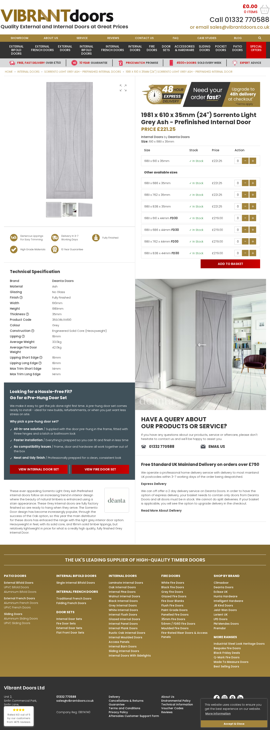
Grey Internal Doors (123, 605)
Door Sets (166, 48)
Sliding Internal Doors (124, 651)
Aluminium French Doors (21, 603)
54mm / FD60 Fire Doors (178, 624)
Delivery (114, 697)
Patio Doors (237, 48)
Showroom (19, 38)
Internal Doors (135, 48)
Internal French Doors (112, 48)
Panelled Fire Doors (175, 615)
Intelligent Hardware (228, 601)
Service (82, 38)
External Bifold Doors (16, 50)
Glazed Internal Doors (124, 619)
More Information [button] (218, 714)
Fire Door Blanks (172, 601)
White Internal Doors (123, 610)
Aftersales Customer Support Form (134, 716)
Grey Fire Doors (172, 592)
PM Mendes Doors (226, 624)
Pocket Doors (221, 48)
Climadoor (221, 583)
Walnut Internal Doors (124, 596)
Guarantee (93, 63)
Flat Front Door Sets (70, 633)
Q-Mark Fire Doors (227, 657)
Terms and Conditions (124, 708)
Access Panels (119, 642)
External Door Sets (69, 628)
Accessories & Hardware (185, 48)
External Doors (65, 48)
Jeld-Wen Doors (225, 610)
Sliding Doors (205, 48)
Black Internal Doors (123, 601)
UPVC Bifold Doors (16, 587)
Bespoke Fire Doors (227, 648)
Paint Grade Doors (174, 610)
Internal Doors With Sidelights (130, 656)
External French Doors (42, 48)
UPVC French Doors (17, 607)
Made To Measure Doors (231, 662)
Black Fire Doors (172, 587)
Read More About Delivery (161, 510)
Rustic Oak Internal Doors (127, 633)
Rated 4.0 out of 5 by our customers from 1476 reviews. (19, 718)
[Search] (260, 38)
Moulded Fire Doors (175, 628)
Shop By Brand (227, 576)
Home (9, 72)
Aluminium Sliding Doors (21, 619)
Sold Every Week (199, 63)
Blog (238, 38)
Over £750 (39, 63)
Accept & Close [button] (234, 723)
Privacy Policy (118, 712)
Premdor (220, 628)
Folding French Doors (71, 603)
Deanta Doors (63, 281)
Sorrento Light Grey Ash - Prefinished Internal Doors (82, 72)
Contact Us (144, 38)
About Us (51, 38)
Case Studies (206, 38)
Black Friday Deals (227, 653)
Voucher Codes (172, 708)
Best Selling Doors (226, 666)
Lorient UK (221, 615)
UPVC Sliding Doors (17, 623)
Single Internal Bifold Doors (75, 583)
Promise (142, 63)
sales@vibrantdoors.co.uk (239, 27)
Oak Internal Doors (122, 587)
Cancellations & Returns (126, 701)
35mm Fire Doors (173, 619)
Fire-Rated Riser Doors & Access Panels (184, 635)
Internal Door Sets (69, 619)
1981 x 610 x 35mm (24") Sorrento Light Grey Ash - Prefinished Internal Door (179, 72)
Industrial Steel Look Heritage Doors (239, 644)
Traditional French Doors (74, 599)
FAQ (175, 38)
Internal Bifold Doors (86, 50)
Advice (250, 63)
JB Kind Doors (223, 605)
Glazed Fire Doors (173, 596)
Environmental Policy (176, 701)
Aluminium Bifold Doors (20, 592)
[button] (123, 88)
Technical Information (177, 704)
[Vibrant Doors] (68, 16)
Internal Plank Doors (123, 628)
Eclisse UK (221, 592)
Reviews (113, 38)
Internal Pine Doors (122, 592)
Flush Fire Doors (172, 605)
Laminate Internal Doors (126, 583)
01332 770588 (247, 19)
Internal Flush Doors (123, 615)
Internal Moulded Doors (125, 637)
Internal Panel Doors (123, 624)
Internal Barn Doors (123, 646)
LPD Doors (221, 619)
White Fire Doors (172, 583)
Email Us (217, 446)
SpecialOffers (256, 48)
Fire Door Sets (66, 623)
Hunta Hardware (225, 596)
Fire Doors (152, 48)
